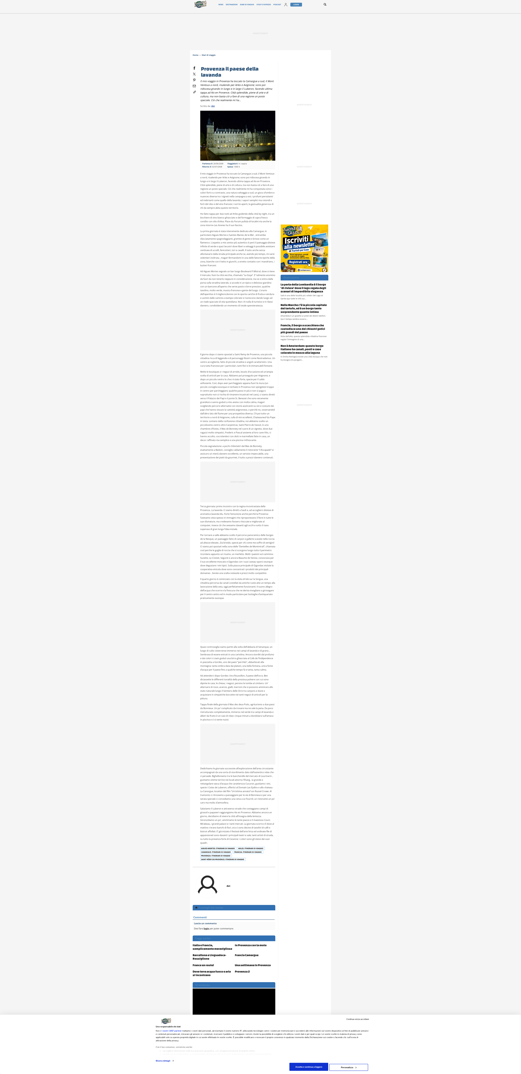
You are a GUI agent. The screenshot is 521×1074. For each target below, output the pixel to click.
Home (195, 55)
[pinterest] (194, 79)
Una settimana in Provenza (253, 965)
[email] (194, 85)
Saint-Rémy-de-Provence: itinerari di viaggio (222, 859)
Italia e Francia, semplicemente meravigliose (212, 946)
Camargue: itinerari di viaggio (216, 852)
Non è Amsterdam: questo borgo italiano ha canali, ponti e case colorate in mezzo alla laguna (302, 349)
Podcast (277, 4)
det (213, 106)
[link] (194, 91)
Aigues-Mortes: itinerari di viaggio (218, 848)
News (220, 4)
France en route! (203, 965)
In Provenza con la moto (251, 945)
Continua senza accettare (357, 1019)
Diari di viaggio (247, 4)
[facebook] (194, 67)
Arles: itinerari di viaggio (251, 848)
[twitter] (194, 73)
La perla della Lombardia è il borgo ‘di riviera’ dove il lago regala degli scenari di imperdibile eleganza (303, 288)
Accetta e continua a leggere (308, 1067)
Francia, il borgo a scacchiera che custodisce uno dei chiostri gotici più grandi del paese (303, 329)
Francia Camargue (246, 955)
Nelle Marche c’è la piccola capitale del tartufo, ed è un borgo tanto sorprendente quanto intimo (304, 308)
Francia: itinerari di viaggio (248, 852)
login (206, 928)
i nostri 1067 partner (171, 1031)
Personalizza (347, 1067)
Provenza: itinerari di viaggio (216, 855)
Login (296, 4)
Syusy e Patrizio (264, 4)
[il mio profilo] (286, 4)
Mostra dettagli (163, 1061)
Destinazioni (232, 4)
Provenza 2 (242, 971)
